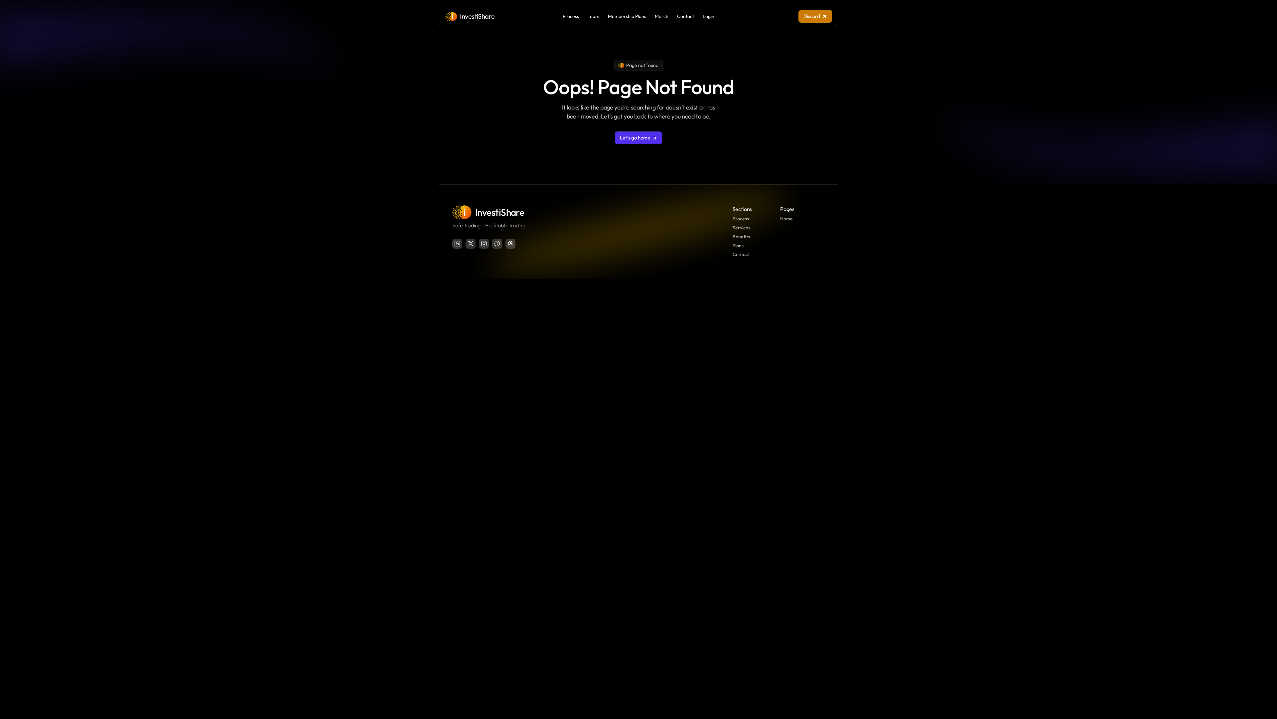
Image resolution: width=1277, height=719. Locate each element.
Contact (741, 254)
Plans (738, 246)
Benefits (741, 237)
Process (741, 219)
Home (786, 219)
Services (741, 228)
